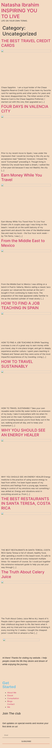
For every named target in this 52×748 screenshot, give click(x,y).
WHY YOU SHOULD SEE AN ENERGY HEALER (23, 432)
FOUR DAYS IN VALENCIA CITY (24, 108)
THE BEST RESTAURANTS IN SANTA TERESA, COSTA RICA (25, 503)
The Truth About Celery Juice (22, 574)
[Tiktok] (19, 671)
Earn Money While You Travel (21, 177)
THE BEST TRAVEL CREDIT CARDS (26, 43)
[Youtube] (12, 671)
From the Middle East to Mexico (23, 243)
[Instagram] (5, 671)
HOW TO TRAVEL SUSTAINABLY (17, 364)
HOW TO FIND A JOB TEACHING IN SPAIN (20, 305)
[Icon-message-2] (25, 671)
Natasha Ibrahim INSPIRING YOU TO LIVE (20, 10)
